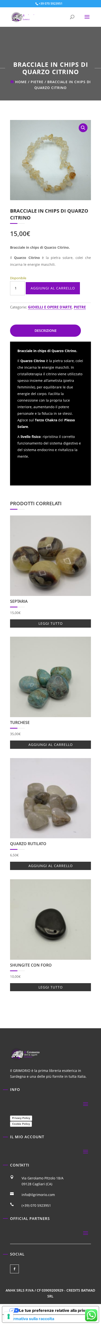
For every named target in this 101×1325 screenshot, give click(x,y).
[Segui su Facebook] (14, 1269)
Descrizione (46, 330)
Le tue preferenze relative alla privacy (55, 1310)
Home (21, 81)
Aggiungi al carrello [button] (50, 744)
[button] (83, 127)
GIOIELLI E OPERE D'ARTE (50, 307)
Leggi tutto (50, 623)
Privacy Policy (21, 1118)
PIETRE (37, 81)
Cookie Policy (21, 1124)
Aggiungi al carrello (53, 288)
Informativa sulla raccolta (30, 1318)
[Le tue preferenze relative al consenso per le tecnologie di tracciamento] (8, 1316)
